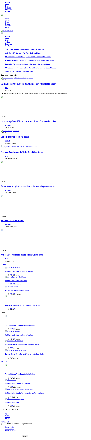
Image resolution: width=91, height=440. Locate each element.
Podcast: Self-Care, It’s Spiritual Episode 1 (17, 290)
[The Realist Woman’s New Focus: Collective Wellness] (10, 322)
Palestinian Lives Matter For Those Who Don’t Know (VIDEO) (22, 305)
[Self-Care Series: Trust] (14, 399)
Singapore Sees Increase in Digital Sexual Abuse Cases (22, 152)
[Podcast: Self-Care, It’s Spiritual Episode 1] (11, 286)
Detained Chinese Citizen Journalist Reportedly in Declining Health (29, 60)
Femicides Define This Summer (12, 220)
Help (6, 413)
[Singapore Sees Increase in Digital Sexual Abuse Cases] (19, 146)
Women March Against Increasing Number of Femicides (22, 254)
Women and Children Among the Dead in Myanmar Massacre (28, 57)
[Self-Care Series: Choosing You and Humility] (10, 380)
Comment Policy (10, 431)
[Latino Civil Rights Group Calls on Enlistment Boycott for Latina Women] (17, 78)
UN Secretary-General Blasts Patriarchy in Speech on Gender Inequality (28, 121)
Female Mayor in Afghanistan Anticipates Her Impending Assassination (28, 186)
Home (7, 2)
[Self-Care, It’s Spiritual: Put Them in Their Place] (12, 267)
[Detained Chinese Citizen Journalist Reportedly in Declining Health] (15, 350)
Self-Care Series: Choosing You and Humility (18, 383)
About (7, 4)
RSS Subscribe (5, 422)
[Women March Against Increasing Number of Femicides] (18, 249)
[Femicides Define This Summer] (18, 214)
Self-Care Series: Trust (12, 402)
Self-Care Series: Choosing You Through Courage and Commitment (24, 393)
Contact (8, 11)
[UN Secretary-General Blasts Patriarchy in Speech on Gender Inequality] (18, 115)
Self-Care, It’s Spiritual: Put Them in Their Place (23, 53)
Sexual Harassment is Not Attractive (15, 136)
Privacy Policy (10, 427)
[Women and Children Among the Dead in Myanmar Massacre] (14, 341)
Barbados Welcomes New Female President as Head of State (27, 64)
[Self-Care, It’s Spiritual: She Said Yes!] (15, 277)
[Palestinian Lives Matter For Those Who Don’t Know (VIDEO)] (10, 302)
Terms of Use (9, 429)
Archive (7, 417)
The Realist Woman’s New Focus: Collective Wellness (24, 49)
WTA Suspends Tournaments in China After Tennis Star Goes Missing (30, 68)
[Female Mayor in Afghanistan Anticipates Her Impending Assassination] (18, 180)
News (7, 6)
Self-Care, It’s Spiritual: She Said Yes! (19, 71)
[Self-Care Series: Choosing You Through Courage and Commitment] (19, 389)
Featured (8, 9)
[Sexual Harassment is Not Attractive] (10, 131)
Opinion (8, 8)
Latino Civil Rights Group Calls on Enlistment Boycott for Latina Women (28, 83)
